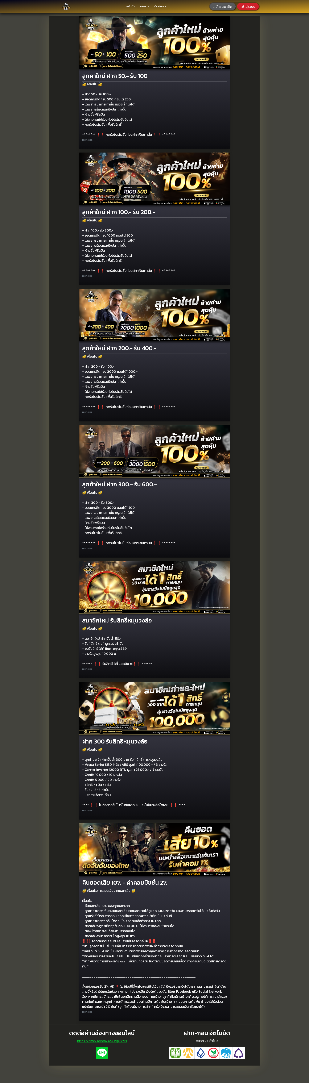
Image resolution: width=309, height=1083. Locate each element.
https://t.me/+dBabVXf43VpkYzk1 (102, 1040)
